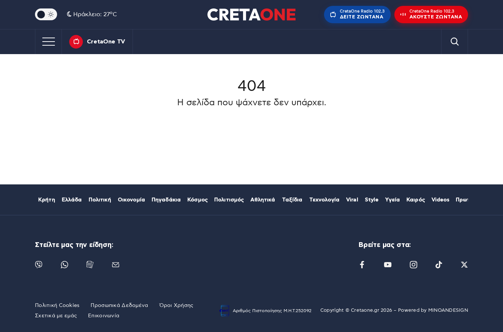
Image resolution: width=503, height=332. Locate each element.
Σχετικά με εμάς (56, 315)
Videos (440, 199)
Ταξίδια (292, 199)
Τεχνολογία (324, 199)
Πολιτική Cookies (57, 305)
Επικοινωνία (103, 315)
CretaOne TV (106, 42)
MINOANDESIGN (448, 310)
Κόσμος (197, 199)
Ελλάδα (72, 199)
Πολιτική (100, 199)
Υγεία (392, 199)
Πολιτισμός (229, 199)
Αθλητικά (262, 199)
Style (372, 199)
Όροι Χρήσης (176, 305)
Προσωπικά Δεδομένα (119, 305)
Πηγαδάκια (166, 199)
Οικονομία (131, 199)
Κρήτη (46, 199)
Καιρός (416, 199)
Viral (352, 199)
